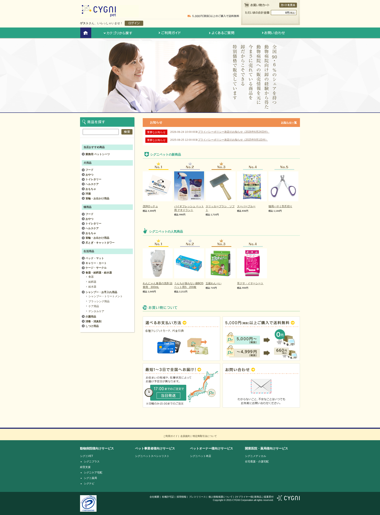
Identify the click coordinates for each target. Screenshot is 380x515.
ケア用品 (93, 306)
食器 (91, 276)
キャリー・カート (96, 263)
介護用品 (91, 316)
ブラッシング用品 (99, 301)
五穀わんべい (213, 283)
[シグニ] (288, 498)
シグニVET (86, 456)
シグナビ (89, 483)
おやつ (89, 174)
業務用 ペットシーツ (98, 154)
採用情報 (181, 496)
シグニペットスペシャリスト (152, 456)
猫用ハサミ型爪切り (280, 206)
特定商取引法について (205, 436)
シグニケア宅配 (93, 472)
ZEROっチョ (150, 206)
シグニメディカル (255, 456)
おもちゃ (91, 189)
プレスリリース (197, 496)
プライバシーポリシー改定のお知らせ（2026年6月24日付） (233, 131)
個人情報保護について (220, 496)
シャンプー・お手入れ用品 (101, 292)
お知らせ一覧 (289, 122)
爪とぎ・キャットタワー (100, 242)
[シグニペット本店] (110, 14)
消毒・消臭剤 (93, 321)
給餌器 (92, 281)
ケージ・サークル (96, 267)
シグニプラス (92, 461)
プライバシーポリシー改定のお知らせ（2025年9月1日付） (233, 139)
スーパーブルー (246, 206)
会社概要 (154, 496)
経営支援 (85, 467)
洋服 (88, 193)
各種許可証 (168, 496)
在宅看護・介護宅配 (257, 461)
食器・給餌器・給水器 (99, 272)
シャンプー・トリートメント (105, 296)
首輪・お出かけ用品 (97, 198)
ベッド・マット (95, 258)
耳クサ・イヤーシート (250, 283)
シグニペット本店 (200, 456)
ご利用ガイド (170, 436)
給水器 (92, 286)
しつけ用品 (92, 326)
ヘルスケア (92, 184)
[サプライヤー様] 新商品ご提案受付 (254, 496)
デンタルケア (96, 311)
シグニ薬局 (90, 478)
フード (89, 169)
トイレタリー (93, 179)
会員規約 (185, 436)
